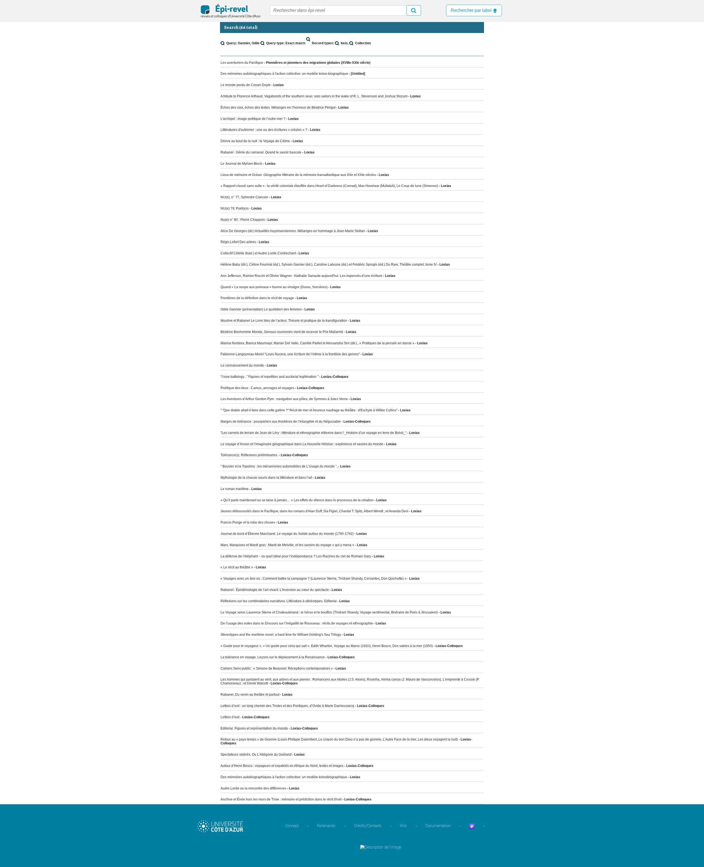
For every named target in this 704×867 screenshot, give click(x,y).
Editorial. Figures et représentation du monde (254, 728)
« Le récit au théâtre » (237, 567)
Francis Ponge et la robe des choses (248, 522)
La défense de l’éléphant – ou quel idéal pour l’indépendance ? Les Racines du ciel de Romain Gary (296, 556)
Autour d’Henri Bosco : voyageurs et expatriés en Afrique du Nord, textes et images (282, 766)
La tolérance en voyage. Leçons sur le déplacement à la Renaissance (273, 657)
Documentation (438, 826)
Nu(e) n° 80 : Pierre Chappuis (243, 220)
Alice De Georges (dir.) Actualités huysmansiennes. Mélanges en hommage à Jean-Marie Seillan (293, 231)
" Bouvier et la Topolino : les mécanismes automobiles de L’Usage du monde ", (279, 466)
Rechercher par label (472, 10)
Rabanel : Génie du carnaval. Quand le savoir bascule (261, 152)
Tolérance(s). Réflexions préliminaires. (249, 455)
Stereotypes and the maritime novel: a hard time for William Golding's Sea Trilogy (281, 635)
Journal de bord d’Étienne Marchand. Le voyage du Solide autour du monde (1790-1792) (287, 534)
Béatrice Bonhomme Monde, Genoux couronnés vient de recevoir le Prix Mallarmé (282, 332)
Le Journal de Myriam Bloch (241, 164)
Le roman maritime (235, 489)
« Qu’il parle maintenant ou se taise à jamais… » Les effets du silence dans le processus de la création (297, 500)
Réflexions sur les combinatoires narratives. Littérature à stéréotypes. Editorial (279, 601)
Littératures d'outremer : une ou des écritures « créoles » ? (264, 130)
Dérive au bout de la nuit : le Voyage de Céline (255, 141)
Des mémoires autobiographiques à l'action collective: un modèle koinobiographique (284, 777)
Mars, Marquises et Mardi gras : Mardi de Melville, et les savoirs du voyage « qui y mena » (287, 545)
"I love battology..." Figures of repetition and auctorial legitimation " (269, 377)
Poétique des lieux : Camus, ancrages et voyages (257, 388)
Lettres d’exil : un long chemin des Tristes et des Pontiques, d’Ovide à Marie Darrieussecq (287, 706)
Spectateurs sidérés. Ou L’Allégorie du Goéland (256, 754)
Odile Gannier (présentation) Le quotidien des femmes (261, 309)
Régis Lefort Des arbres (238, 242)
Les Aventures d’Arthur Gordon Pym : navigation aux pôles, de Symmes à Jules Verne (284, 399)
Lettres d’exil (230, 717)
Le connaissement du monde (242, 365)
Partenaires (326, 826)
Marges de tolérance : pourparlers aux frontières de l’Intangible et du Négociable (281, 421)
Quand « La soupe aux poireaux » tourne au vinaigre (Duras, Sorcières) (274, 287)
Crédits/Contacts (367, 826)
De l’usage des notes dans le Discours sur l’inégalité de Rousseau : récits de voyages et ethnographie (297, 623)
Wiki (403, 826)
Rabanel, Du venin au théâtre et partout (250, 695)
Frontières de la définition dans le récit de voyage (257, 298)
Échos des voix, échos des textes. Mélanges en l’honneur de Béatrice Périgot (278, 107)
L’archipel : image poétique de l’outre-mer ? (253, 119)
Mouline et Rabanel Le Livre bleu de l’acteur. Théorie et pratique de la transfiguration (284, 321)
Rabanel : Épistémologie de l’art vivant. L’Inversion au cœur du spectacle (275, 590)
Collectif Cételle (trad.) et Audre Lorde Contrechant (258, 253)
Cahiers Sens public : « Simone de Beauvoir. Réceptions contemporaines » (277, 668)
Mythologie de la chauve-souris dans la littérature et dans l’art (266, 478)
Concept (292, 826)
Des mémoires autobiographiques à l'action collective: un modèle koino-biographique (284, 74)
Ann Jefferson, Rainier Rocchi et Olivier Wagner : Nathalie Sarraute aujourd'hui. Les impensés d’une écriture (301, 276)
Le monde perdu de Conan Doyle (246, 85)
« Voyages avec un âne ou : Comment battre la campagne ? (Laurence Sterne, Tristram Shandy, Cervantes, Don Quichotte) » (313, 578)
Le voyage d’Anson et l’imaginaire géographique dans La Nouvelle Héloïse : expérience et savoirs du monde (302, 444)
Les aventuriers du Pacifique (242, 63)
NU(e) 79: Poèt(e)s (235, 208)
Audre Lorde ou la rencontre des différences (253, 788)
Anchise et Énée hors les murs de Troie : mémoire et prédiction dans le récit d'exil (281, 799)
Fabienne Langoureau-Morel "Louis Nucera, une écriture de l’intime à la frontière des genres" (290, 354)
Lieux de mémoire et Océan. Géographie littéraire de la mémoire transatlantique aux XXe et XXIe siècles (298, 175)
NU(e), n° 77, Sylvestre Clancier (244, 197)
